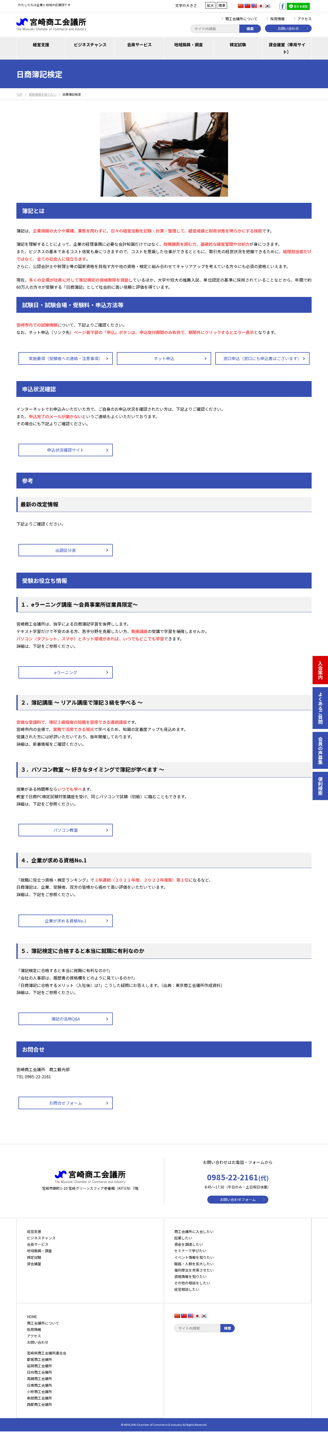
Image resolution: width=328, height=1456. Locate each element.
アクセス (305, 18)
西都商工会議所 (39, 1404)
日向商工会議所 (39, 1372)
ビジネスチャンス (90, 44)
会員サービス (139, 44)
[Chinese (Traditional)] (247, 6)
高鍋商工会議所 (39, 1378)
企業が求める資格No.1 (66, 921)
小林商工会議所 (39, 1391)
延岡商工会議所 (39, 1365)
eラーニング (65, 672)
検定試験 (238, 44)
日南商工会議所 (39, 1385)
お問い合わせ (288, 28)
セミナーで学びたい (190, 1250)
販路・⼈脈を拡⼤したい (194, 1263)
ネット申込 (164, 358)
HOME (32, 1316)
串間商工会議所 (39, 1398)
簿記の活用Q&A (65, 1019)
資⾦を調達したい (188, 1244)
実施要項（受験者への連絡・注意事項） (65, 358)
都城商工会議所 (39, 1359)
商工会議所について (241, 18)
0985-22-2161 (238, 1177)
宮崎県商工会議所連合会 (46, 1352)
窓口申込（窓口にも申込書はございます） (262, 358)
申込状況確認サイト (65, 450)
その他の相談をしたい (192, 1282)
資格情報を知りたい (190, 1276)
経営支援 (41, 44)
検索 (250, 28)
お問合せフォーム (65, 1103)
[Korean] (267, 6)
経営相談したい (186, 1289)
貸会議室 (34, 1263)
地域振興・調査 (188, 44)
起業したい (183, 1237)
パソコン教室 (65, 830)
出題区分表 (65, 550)
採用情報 (277, 18)
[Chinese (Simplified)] (241, 6)
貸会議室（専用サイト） (287, 48)
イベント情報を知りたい (194, 1257)
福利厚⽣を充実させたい (194, 1270)
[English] (254, 6)
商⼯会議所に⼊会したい (194, 1231)
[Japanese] (261, 6)
